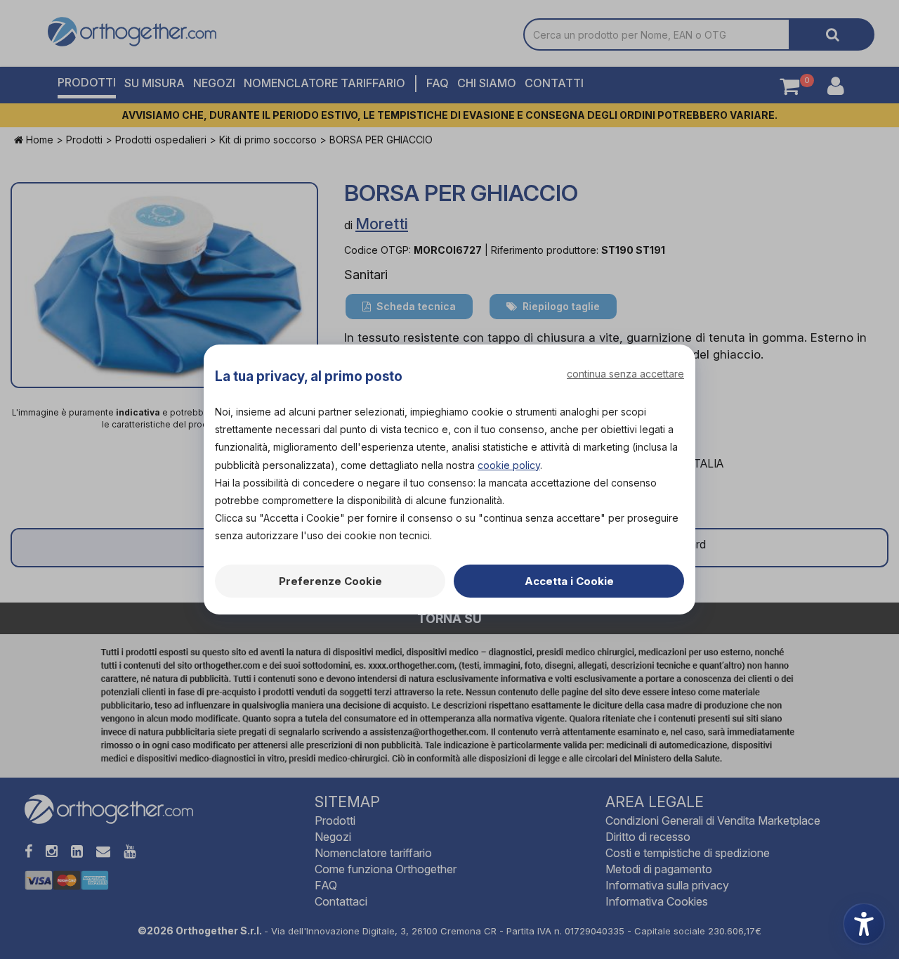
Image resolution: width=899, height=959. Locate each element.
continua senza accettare (625, 374)
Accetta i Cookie (569, 581)
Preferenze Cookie (330, 581)
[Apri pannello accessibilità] (864, 924)
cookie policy (509, 465)
